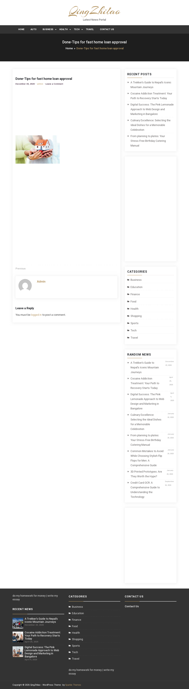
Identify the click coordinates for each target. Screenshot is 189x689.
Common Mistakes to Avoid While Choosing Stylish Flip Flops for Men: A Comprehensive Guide (147, 458)
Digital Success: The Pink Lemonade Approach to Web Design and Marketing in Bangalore (152, 109)
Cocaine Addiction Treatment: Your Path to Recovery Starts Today (151, 96)
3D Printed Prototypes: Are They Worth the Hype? (146, 474)
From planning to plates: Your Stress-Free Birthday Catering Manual (148, 141)
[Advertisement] (66, 109)
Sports (135, 323)
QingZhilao (94, 10)
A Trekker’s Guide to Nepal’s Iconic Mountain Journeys (151, 85)
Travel (90, 29)
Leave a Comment (54, 84)
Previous (21, 268)
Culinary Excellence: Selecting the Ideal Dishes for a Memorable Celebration (151, 125)
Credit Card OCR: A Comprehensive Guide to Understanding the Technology (145, 489)
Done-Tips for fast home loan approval (44, 79)
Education (136, 287)
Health (63, 29)
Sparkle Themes (73, 685)
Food (133, 301)
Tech (77, 29)
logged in (36, 314)
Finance (135, 294)
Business (48, 29)
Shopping (136, 316)
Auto (34, 29)
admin (40, 84)
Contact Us (107, 29)
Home (21, 29)
